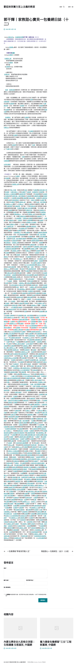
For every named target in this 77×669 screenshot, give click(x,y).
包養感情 (35, 192)
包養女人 (16, 192)
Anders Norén (38, 662)
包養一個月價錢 (19, 196)
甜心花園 (13, 190)
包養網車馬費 (19, 37)
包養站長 (7, 74)
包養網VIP (12, 224)
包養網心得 (35, 238)
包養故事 (8, 196)
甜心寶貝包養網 (11, 236)
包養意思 (33, 226)
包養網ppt (29, 222)
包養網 (11, 47)
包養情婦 (6, 101)
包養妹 (18, 198)
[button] (62, 6)
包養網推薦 (22, 234)
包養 (13, 53)
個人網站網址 (7, 587)
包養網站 (8, 117)
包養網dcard (9, 204)
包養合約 (10, 37)
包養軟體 (6, 161)
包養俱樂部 (15, 200)
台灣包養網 (7, 164)
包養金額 (31, 198)
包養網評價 (22, 194)
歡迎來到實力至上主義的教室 (19, 7)
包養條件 (11, 220)
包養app (6, 127)
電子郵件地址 (30, 580)
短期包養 (12, 90)
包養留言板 (28, 210)
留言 (5, 568)
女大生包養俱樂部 (30, 265)
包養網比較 (9, 226)
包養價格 (18, 218)
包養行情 (9, 149)
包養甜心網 (8, 58)
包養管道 (13, 194)
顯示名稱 (6, 580)
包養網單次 (8, 247)
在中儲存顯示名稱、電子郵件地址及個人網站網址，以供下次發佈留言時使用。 (26, 595)
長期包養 (14, 305)
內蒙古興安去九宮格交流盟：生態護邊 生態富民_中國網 (19, 643)
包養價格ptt (17, 214)
